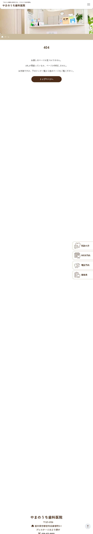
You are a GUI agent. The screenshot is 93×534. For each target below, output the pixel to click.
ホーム (6, 37)
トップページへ (46, 79)
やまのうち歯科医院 (13, 5)
